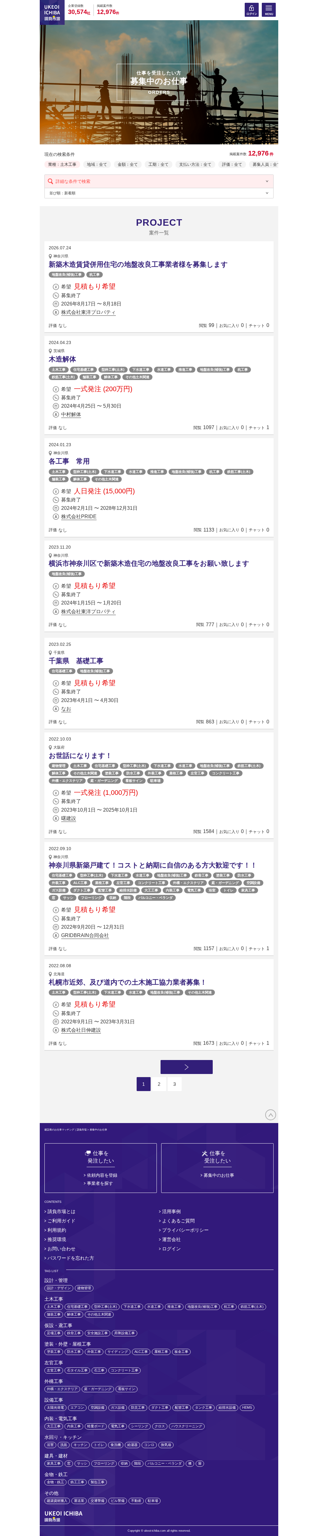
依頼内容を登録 (102, 1175)
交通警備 (97, 1500)
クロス (160, 1426)
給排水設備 (128, 890)
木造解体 (62, 359)
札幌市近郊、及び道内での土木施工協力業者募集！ (128, 982)
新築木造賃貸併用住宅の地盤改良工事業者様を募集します (138, 264)
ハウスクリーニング (186, 1426)
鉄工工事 (77, 1482)
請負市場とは (61, 1211)
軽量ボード (95, 1426)
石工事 (99, 1370)
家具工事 (248, 890)
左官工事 (197, 773)
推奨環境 (57, 1239)
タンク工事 (203, 1407)
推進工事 (185, 369)
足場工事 (54, 1333)
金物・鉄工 (55, 1482)
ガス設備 (59, 890)
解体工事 (111, 377)
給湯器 (132, 1445)
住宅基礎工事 (83, 369)
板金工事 (181, 1351)
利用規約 (57, 1230)
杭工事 (94, 274)
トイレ (228, 890)
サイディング (117, 1351)
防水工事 (133, 773)
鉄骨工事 (201, 875)
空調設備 (253, 883)
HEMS (247, 1407)
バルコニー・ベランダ (156, 897)
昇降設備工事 (124, 1333)
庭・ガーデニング (104, 780)
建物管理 (59, 766)
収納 (112, 897)
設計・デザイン (59, 1288)
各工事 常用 (69, 461)
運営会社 (171, 1239)
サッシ (68, 897)
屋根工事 (176, 773)
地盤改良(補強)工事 (67, 274)
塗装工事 (112, 773)
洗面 (63, 1445)
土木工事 (59, 369)
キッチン (80, 1445)
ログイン (171, 1248)
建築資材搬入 (57, 1500)
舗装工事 (89, 377)
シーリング (139, 1426)
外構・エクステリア (67, 780)
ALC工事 (80, 883)
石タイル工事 (77, 1370)
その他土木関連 (137, 377)
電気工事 (194, 890)
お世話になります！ (80, 755)
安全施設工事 (97, 1333)
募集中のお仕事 (219, 1175)
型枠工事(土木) (113, 369)
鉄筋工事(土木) (63, 377)
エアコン (77, 1407)
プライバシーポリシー (185, 1230)
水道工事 (164, 369)
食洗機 (116, 1445)
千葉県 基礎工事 (79, 661)
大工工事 (151, 890)
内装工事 (172, 890)
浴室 (212, 890)
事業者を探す (100, 1183)
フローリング (91, 897)
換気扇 (166, 1445)
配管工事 (105, 890)
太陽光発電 (55, 1407)
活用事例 (171, 1211)
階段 (127, 897)
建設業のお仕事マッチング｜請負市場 (65, 1130)
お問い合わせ (61, 1248)
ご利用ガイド (61, 1220)
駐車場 (155, 780)
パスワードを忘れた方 (71, 1258)
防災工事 (138, 1407)
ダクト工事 (81, 890)
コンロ (149, 1445)
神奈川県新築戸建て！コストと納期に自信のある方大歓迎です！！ (153, 865)
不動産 (136, 1500)
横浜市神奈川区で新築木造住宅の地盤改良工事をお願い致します (149, 563)
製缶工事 (97, 1482)
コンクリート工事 (225, 773)
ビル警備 (118, 1500)
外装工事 (154, 773)
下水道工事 (140, 369)
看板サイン (134, 780)
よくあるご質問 (178, 1220)
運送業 (79, 1500)
